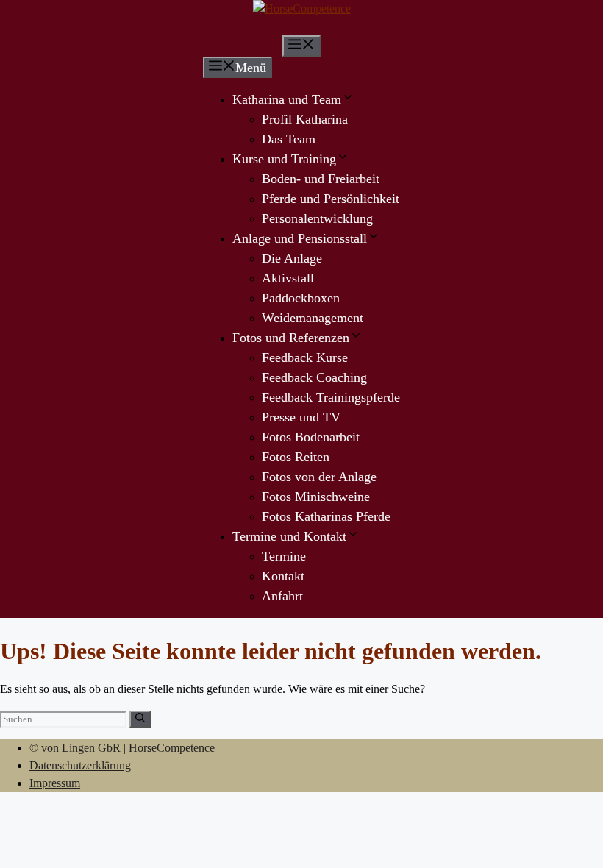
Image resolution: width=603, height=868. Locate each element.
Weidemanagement (312, 317)
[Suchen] (140, 719)
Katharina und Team (286, 99)
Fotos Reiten (295, 456)
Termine (284, 556)
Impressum (54, 783)
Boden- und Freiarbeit (320, 178)
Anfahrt (282, 595)
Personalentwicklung (317, 218)
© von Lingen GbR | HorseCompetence (122, 747)
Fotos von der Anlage (319, 476)
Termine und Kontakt (289, 536)
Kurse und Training (284, 159)
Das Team (288, 139)
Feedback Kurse (305, 357)
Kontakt (283, 576)
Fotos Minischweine (316, 496)
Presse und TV (301, 417)
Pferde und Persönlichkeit (330, 198)
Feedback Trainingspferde (331, 397)
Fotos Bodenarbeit (311, 437)
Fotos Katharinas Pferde (326, 516)
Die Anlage (292, 258)
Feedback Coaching (314, 377)
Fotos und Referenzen (290, 337)
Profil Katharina (305, 119)
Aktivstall (288, 278)
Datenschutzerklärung (80, 765)
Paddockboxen (301, 298)
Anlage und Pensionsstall (299, 238)
